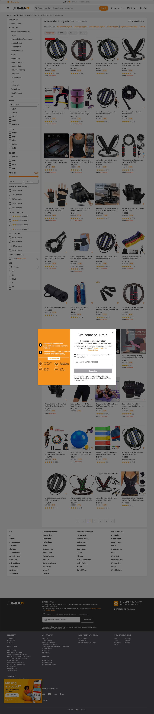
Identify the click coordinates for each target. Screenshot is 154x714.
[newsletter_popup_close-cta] (112, 332)
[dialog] (77, 357)
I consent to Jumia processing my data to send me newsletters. (94, 356)
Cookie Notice (93, 350)
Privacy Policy (99, 348)
